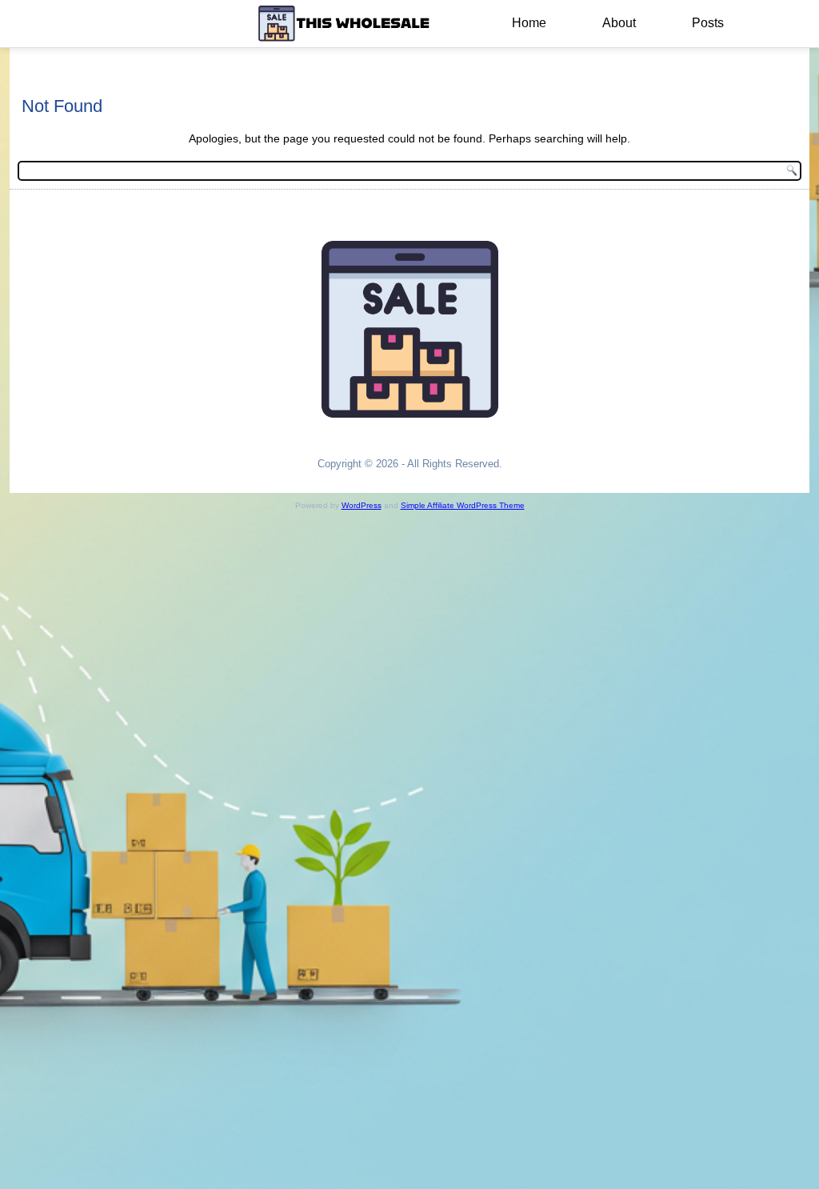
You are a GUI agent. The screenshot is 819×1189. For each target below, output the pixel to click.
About (619, 23)
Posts (708, 23)
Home (529, 23)
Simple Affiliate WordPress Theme (463, 505)
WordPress (362, 505)
